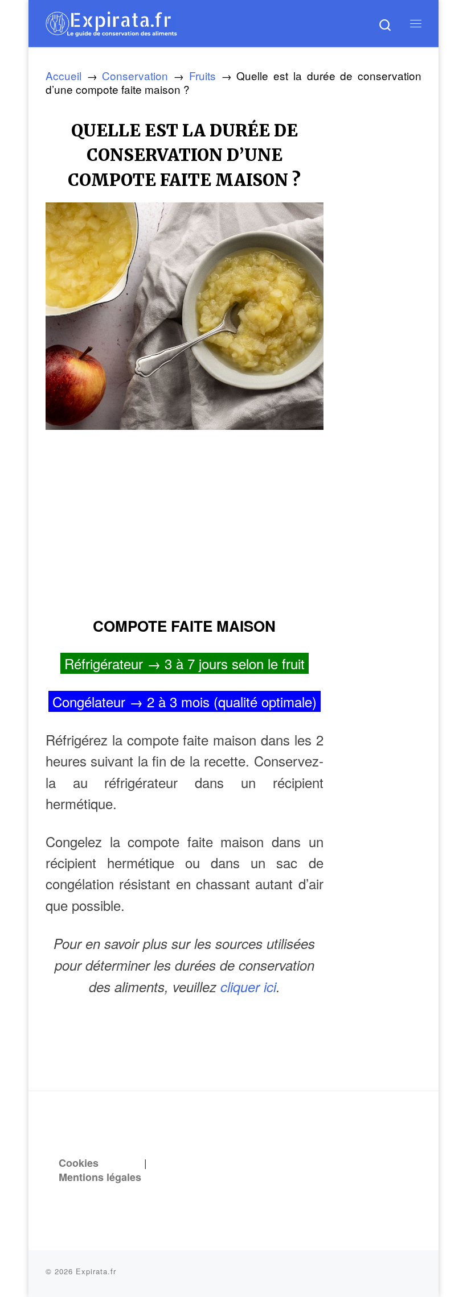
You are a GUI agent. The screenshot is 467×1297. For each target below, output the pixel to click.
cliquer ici (248, 986)
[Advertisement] (184, 519)
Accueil (63, 75)
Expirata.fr (96, 1271)
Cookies (79, 1162)
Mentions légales (100, 1177)
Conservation (135, 75)
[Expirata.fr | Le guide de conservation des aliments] (111, 22)
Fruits (202, 75)
